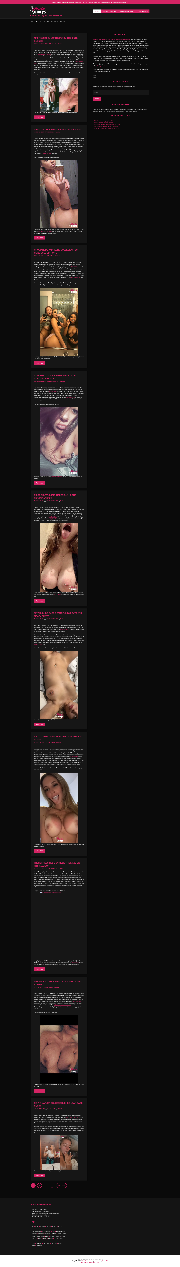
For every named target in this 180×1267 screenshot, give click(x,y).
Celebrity (57, 1229)
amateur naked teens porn (44, 54)
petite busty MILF (77, 1001)
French (54, 1233)
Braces (60, 1226)
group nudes (74, 266)
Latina (47, 1236)
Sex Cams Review (61, 21)
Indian (33, 1236)
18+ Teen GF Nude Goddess (39, 1209)
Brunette (34, 1229)
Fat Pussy (41, 1233)
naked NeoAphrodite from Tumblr (62, 1005)
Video (33, 1245)
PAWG (63, 1236)
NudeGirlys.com (86, 1261)
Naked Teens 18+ (109, 11)
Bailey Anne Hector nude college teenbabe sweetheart (45, 1213)
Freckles (47, 1233)
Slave (50, 1241)
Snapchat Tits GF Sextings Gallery (40, 1211)
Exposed (34, 1233)
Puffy (61, 1238)
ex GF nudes (57, 594)
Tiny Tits (54, 1243)
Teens (33, 1243)
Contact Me (105, 1261)
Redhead (39, 1241)
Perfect (34, 1238)
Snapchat (56, 1241)
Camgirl (50, 1229)
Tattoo (63, 1241)
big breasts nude (74, 756)
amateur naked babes (76, 277)
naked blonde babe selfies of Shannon (57, 129)
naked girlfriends (52, 518)
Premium (50, 1238)
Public (56, 1238)
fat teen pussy (75, 962)
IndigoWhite (40, 1236)
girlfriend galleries (64, 629)
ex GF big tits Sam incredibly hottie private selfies (106, 128)
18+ (33, 1226)
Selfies (46, 1241)
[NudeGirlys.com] (38, 10)
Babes (37, 1226)
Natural (58, 1236)
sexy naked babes (47, 153)
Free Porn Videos (44, 21)
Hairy (64, 1233)
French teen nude (70, 397)
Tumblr (60, 1243)
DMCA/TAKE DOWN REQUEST (90, 1263)
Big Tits (48, 1226)
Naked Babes (143, 11)
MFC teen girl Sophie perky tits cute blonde (105, 121)
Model (52, 1236)
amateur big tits (38, 644)
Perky (39, 1238)
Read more (39, 117)
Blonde (54, 1226)
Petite (44, 1238)
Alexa (60, 43)
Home (97, 11)
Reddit (34, 1241)
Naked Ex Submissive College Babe (41, 1215)
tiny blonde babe (53, 517)
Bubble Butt (42, 1229)
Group (59, 1233)
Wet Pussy (39, 1245)
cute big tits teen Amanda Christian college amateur (106, 126)
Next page (61, 1185)
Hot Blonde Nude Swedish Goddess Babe (42, 1217)
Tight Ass (39, 1243)
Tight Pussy (46, 1243)
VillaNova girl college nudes (73, 1117)
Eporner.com (53, 21)
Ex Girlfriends (60, 1231)
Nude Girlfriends (35, 21)
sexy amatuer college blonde (45, 231)
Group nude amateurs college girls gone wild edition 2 (107, 124)
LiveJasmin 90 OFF (68, 2)
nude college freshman (56, 476)
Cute (53, 1231)
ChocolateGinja (36, 1231)
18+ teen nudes (53, 391)
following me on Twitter (102, 66)
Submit (96, 99)
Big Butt (42, 1226)
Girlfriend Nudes (126, 11)
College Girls (46, 1231)
